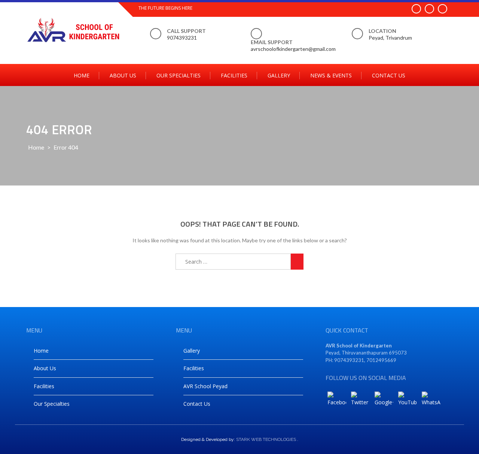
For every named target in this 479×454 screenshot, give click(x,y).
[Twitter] (360, 401)
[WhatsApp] (431, 401)
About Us (123, 75)
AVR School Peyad (205, 386)
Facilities (234, 75)
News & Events (331, 75)
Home (81, 75)
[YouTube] (407, 401)
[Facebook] (336, 401)
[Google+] (384, 401)
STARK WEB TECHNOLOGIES (266, 439)
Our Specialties (178, 75)
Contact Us (388, 75)
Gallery (279, 75)
